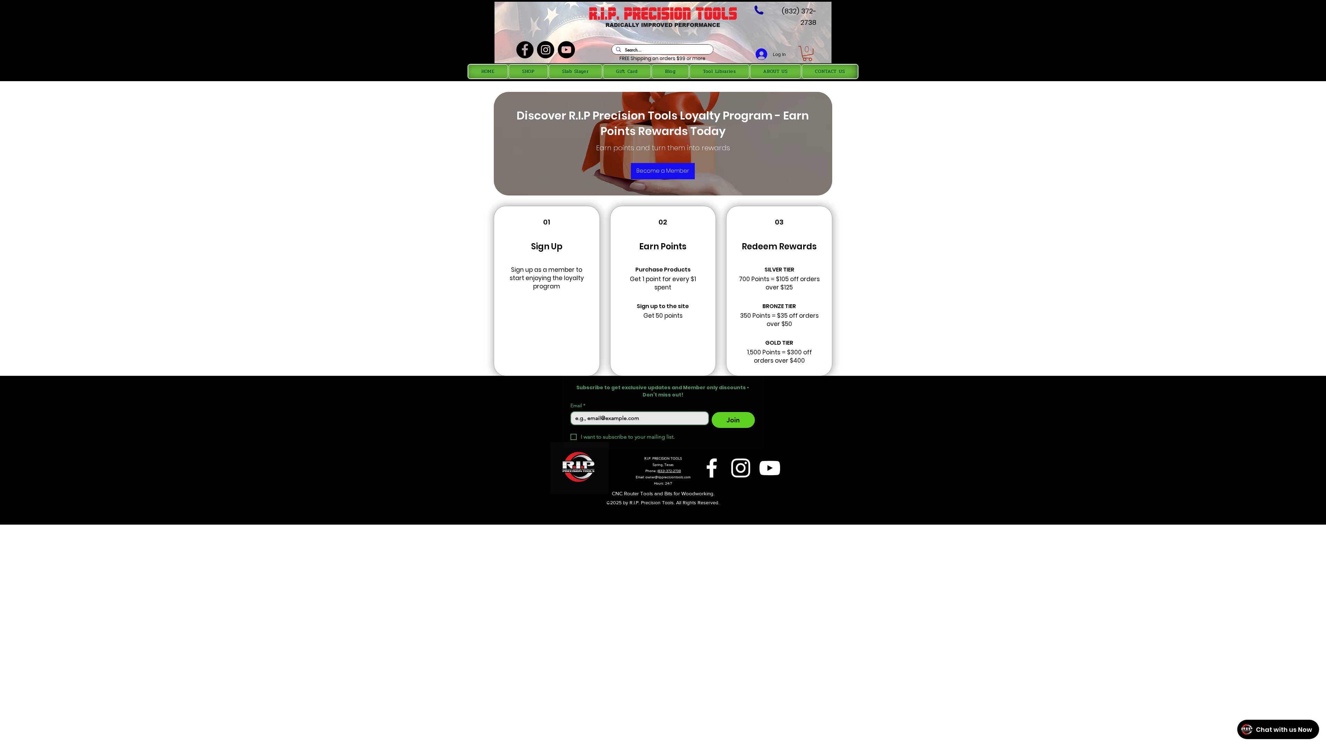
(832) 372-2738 (669, 471)
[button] (807, 53)
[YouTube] (566, 49)
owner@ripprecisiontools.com (668, 477)
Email (577, 406)
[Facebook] (525, 49)
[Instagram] (545, 49)
